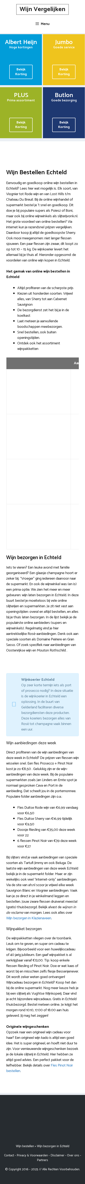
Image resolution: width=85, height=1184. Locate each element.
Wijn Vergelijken (42, 9)
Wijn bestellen (25, 1146)
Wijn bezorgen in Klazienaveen (28, 918)
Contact (9, 1155)
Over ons (73, 1155)
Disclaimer (57, 1155)
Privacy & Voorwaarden (32, 1155)
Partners (42, 1160)
